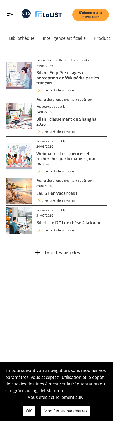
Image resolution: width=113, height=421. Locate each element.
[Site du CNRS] (26, 15)
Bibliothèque (21, 38)
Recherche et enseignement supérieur (64, 99)
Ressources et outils (50, 106)
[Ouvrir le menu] (10, 14)
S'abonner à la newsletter (90, 15)
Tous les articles (62, 252)
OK (29, 411)
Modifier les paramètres (65, 411)
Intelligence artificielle (64, 38)
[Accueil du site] (48, 15)
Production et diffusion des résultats (62, 60)
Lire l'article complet (58, 90)
